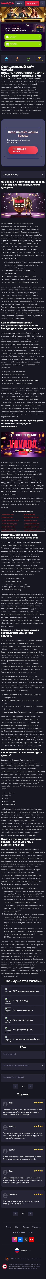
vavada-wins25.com (30, 520)
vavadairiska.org (29, 514)
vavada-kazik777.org (9, 530)
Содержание (19, 1232)
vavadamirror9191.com (31, 524)
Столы (26, 1227)
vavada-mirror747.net (31, 527)
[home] (7, 3)
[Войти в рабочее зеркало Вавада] (23, 444)
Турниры (36, 1227)
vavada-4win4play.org (9, 524)
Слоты (9, 1227)
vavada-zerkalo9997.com (10, 520)
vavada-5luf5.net (7, 517)
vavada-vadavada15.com (32, 530)
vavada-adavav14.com (31, 517)
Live (17, 1227)
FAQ (31, 1232)
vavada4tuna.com (8, 514)
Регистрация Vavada (19, 150)
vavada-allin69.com (8, 527)
